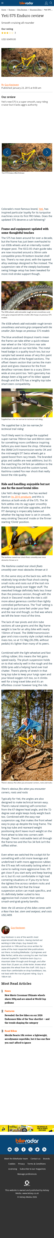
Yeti (41, 209)
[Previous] (7, 152)
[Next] (47, 152)
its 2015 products (21, 496)
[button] (27, 158)
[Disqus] (27, 1087)
